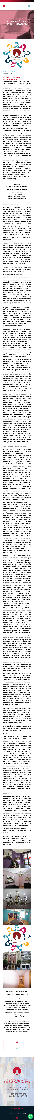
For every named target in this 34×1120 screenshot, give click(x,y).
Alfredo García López (9, 71)
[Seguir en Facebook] (13, 1042)
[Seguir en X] (17, 1042)
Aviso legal (13, 1108)
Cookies (21, 1108)
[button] (30, 1116)
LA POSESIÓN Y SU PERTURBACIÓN (17, 991)
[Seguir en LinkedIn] (20, 1042)
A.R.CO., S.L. (18, 1113)
